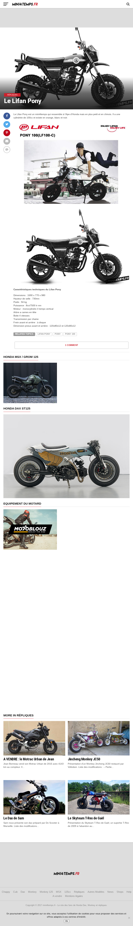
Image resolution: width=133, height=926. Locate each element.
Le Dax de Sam (13, 818)
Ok (66, 921)
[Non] (129, 917)
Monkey (32, 891)
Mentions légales (74, 896)
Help (129, 891)
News (110, 891)
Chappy (6, 891)
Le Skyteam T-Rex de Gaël (86, 818)
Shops (120, 891)
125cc (67, 891)
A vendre (57, 896)
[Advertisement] (66, 18)
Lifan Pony (44, 334)
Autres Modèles (96, 891)
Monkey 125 (46, 891)
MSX (58, 891)
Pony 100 (70, 334)
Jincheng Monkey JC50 (84, 759)
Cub (15, 891)
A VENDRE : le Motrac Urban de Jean (28, 759)
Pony (58, 334)
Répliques (79, 891)
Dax (23, 891)
